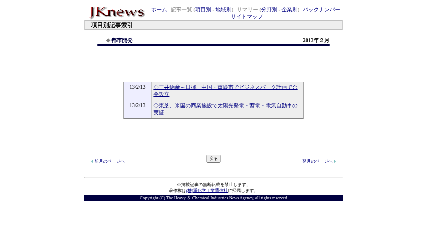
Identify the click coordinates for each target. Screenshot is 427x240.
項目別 (203, 9)
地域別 (224, 9)
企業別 (290, 9)
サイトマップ (247, 16)
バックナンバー (321, 9)
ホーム (159, 9)
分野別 (269, 9)
